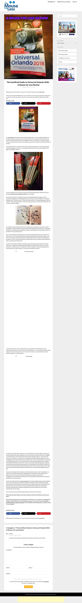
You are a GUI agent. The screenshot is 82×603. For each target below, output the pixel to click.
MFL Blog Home (51, 1)
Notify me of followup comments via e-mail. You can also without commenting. (29, 582)
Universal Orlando (24, 481)
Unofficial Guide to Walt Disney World (18, 194)
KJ (9, 533)
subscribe (46, 581)
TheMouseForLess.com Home (63, 1)
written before (11, 137)
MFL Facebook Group (63, 54)
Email (31, 567)
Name (8, 567)
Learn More (41, 92)
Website (8, 573)
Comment (9, 550)
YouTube (60, 61)
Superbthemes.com (52, 594)
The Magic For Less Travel (64, 58)
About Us (75, 1)
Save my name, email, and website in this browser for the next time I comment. (28, 579)
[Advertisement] (41, 599)
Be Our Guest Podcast (63, 50)
